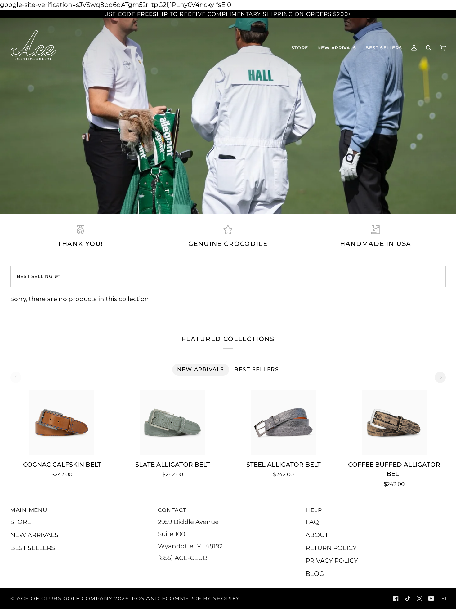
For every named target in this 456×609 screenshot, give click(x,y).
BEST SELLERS (32, 548)
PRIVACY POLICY (332, 560)
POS (138, 598)
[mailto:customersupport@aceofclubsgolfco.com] (443, 598)
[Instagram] (419, 598)
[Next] (440, 377)
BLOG (315, 573)
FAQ (312, 522)
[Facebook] (396, 598)
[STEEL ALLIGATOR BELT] (283, 422)
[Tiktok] (407, 598)
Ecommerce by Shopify (201, 598)
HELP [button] (314, 510)
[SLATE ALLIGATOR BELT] (172, 422)
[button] (300, 47)
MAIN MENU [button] (28, 510)
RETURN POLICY (331, 548)
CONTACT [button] (172, 510)
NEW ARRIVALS (34, 535)
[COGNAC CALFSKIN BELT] (62, 422)
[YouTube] (431, 598)
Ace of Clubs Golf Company (65, 598)
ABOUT (317, 535)
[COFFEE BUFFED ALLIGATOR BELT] (394, 422)
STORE (20, 522)
